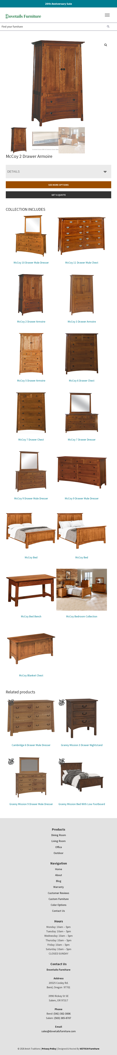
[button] (105, 45)
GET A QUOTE (58, 194)
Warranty (58, 887)
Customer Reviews (58, 893)
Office (58, 847)
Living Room (58, 841)
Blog (58, 881)
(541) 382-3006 (62, 1013)
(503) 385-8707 (62, 1018)
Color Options (58, 905)
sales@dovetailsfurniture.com (58, 1031)
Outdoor (58, 853)
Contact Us (58, 911)
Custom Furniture (59, 899)
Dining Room (58, 835)
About (58, 875)
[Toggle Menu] (107, 15)
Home (58, 869)
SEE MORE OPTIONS (58, 184)
